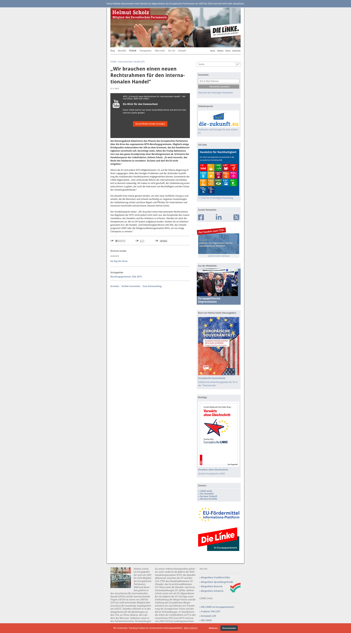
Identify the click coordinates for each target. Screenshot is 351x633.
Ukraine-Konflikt (208, 499)
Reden (212, 51)
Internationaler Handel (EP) (131, 61)
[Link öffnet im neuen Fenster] (218, 520)
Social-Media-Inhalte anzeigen (150, 124)
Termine (220, 51)
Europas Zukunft (208, 496)
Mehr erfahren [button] (191, 628)
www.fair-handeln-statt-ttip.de (219, 256)
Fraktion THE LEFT (210, 611)
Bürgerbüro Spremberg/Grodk (217, 582)
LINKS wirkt (206, 491)
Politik (113, 61)
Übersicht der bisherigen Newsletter (215, 92)
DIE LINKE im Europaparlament (217, 607)
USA (134, 276)
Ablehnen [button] (213, 628)
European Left (208, 616)
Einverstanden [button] (229, 628)
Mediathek (236, 51)
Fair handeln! (207, 493)
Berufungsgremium (120, 276)
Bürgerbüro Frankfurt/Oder (215, 577)
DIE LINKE (206, 620)
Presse (227, 51)
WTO (139, 276)
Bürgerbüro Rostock (211, 586)
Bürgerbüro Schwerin (212, 591)
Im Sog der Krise (119, 261)
